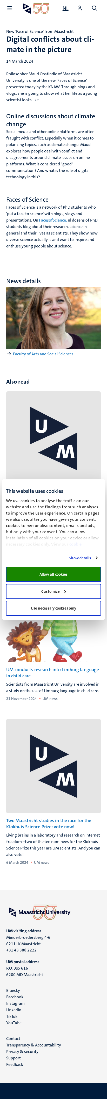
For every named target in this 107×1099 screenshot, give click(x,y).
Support (13, 1058)
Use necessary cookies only (53, 608)
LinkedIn (13, 1010)
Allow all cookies (53, 574)
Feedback (14, 1064)
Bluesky (13, 990)
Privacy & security (22, 1051)
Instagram (15, 1003)
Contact (13, 1038)
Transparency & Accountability (33, 1045)
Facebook (14, 997)
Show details (80, 558)
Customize (50, 591)
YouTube (14, 1022)
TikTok (11, 1016)
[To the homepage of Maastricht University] (36, 8)
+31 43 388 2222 (21, 950)
